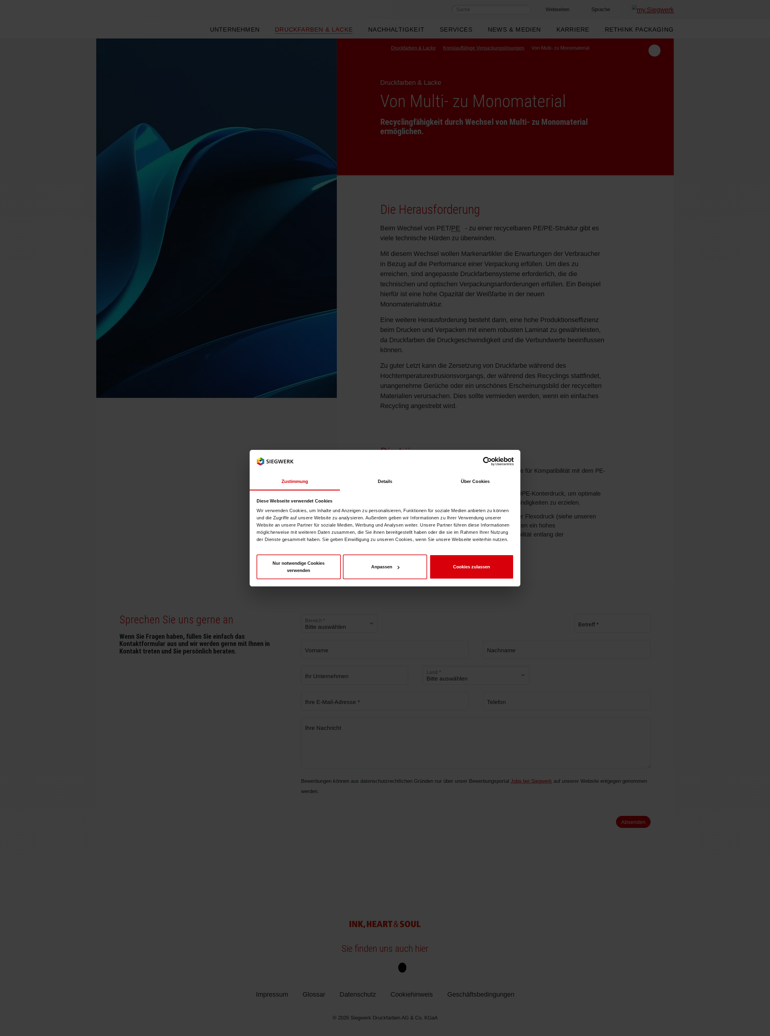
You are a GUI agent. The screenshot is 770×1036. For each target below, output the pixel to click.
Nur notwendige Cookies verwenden (299, 567)
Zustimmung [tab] (295, 481)
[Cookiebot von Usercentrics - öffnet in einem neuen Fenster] (487, 461)
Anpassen (381, 566)
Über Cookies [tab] (475, 481)
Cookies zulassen (471, 566)
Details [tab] (385, 481)
